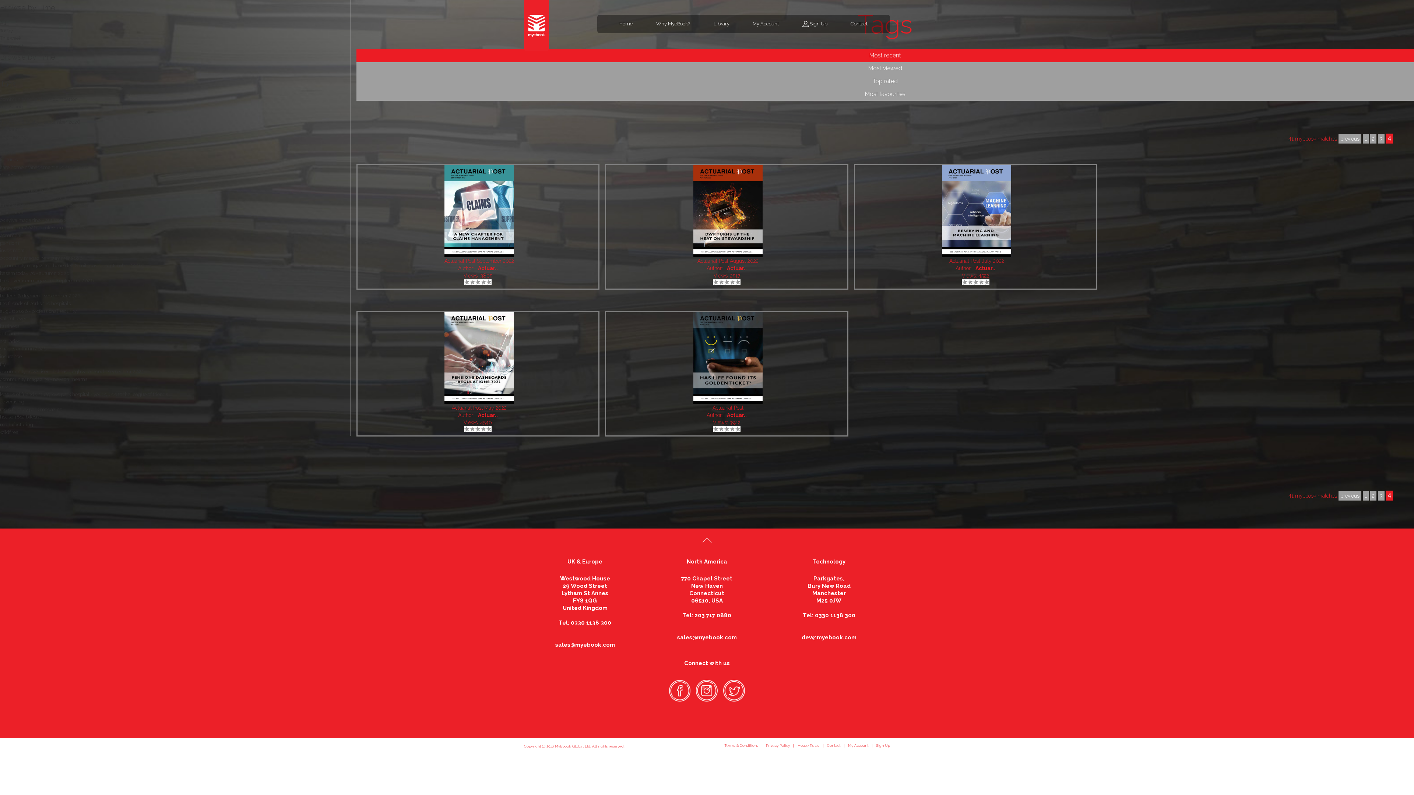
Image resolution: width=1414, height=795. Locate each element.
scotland (9, 129)
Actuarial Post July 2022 (976, 261)
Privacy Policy (778, 745)
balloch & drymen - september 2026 (40, 295)
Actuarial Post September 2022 (479, 261)
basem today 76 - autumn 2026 (34, 273)
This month (12, 46)
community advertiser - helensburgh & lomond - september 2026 (72, 371)
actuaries (10, 341)
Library (721, 23)
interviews (11, 288)
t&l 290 (8, 152)
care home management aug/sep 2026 (44, 167)
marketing (11, 106)
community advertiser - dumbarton (39, 99)
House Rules (808, 745)
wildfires (9, 432)
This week (10, 38)
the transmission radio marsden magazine (46, 182)
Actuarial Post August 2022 (728, 261)
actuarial (9, 333)
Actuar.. (488, 268)
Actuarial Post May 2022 (479, 408)
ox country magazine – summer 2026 (41, 258)
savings (8, 114)
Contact (859, 23)
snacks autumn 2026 (23, 348)
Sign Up (818, 23)
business (9, 326)
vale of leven (14, 318)
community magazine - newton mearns (43, 379)
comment (11, 235)
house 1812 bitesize (21, 417)
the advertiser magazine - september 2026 (47, 280)
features (9, 159)
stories (7, 174)
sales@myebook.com (585, 645)
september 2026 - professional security (42, 227)
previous (1350, 496)
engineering (13, 137)
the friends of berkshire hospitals (35, 303)
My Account (766, 23)
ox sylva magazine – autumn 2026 (37, 220)
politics (7, 144)
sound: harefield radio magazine (35, 197)
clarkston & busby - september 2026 (40, 122)
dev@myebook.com (829, 637)
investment (12, 250)
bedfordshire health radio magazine (39, 190)
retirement (11, 212)
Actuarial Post (728, 408)
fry (3, 364)
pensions (10, 243)
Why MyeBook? (673, 23)
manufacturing (16, 424)
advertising (12, 401)
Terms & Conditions (741, 745)
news (5, 386)
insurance (11, 356)
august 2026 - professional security (38, 311)
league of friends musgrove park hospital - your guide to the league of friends (84, 394)
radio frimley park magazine (31, 409)
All (3, 72)
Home (626, 23)
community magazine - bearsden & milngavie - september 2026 (71, 265)
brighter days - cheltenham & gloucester (44, 205)
